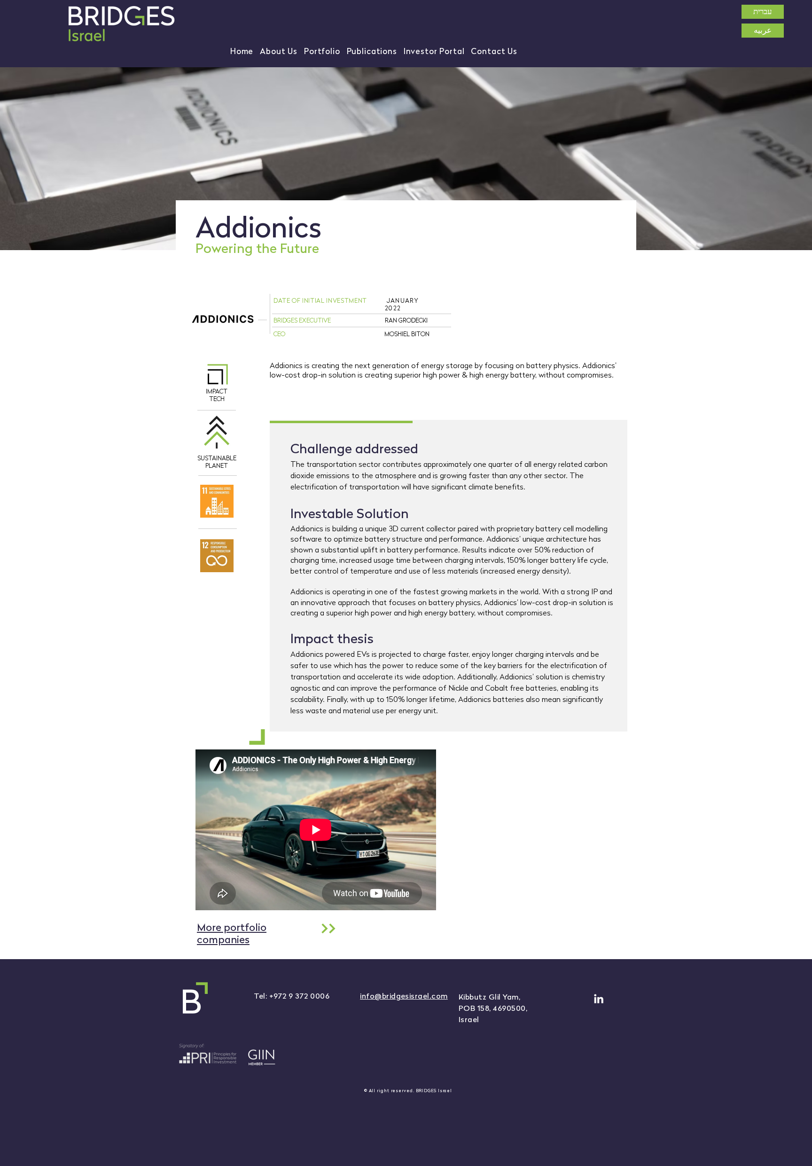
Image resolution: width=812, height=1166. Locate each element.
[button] (279, 51)
